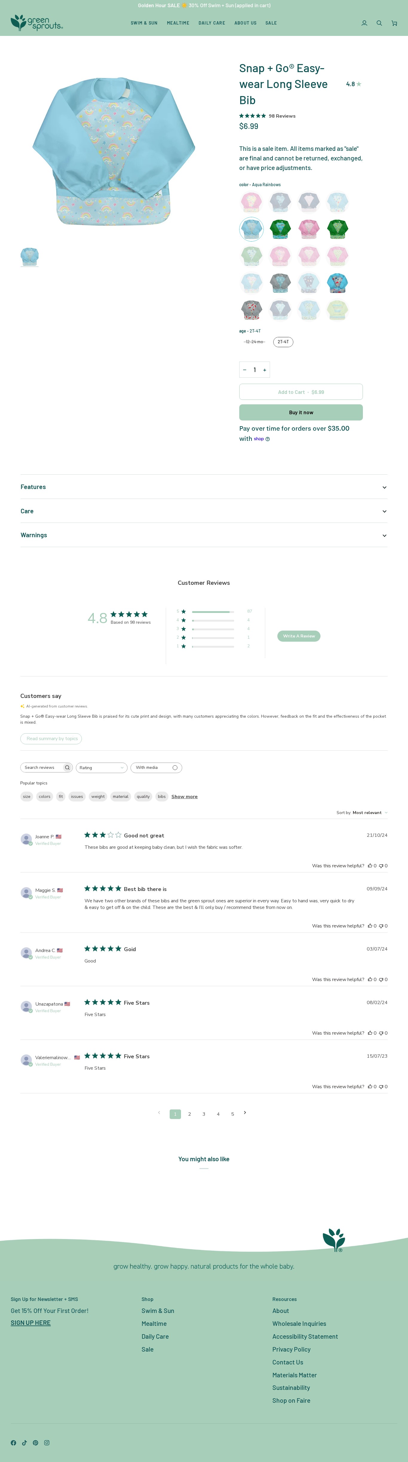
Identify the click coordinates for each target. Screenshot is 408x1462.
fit (61, 796)
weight (98, 796)
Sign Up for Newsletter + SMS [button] (44, 1299)
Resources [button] (284, 1299)
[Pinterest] (35, 1443)
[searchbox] (41, 767)
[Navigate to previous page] (161, 1112)
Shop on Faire (291, 1400)
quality (143, 796)
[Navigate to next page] (247, 1112)
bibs (162, 796)
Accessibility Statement (305, 1336)
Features (33, 486)
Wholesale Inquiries (299, 1323)
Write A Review (299, 636)
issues (77, 796)
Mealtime (154, 1323)
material (120, 796)
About (280, 1310)
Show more (184, 796)
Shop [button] (148, 1299)
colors (44, 796)
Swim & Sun (158, 1310)
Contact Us (287, 1362)
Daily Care (155, 1336)
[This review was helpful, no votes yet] (370, 866)
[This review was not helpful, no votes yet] (381, 866)
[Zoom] (112, 151)
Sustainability (291, 1387)
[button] (144, 23)
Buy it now (301, 412)
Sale (148, 1349)
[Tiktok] (24, 1443)
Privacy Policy (291, 1349)
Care (27, 510)
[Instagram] (47, 1443)
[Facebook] (13, 1443)
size (26, 796)
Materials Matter (294, 1374)
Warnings (34, 534)
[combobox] (102, 768)
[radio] (251, 202)
